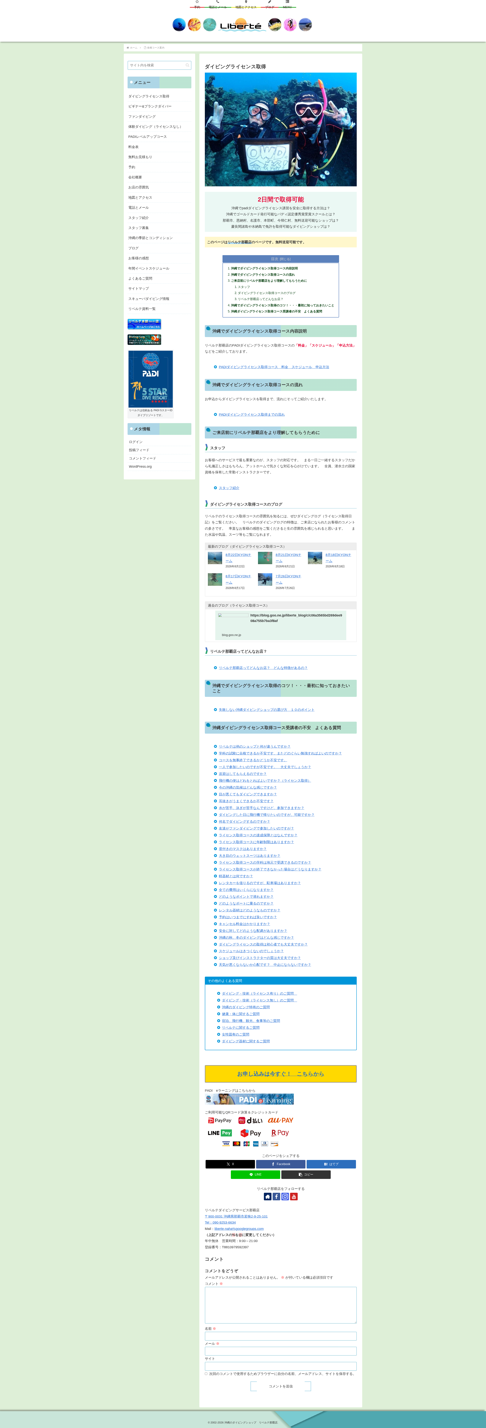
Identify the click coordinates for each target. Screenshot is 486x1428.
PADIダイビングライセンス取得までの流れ (252, 414)
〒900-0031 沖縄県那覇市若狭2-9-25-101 (236, 1216)
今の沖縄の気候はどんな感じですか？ (248, 787)
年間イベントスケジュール (148, 268)
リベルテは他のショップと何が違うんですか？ (255, 746)
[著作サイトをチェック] (267, 1196)
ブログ (133, 248)
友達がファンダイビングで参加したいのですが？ (256, 828)
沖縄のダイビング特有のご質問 (246, 1007)
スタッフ (244, 287)
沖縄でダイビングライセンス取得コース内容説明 (264, 268)
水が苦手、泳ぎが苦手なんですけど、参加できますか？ (261, 808)
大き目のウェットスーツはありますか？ (249, 856)
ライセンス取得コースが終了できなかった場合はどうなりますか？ (270, 869)
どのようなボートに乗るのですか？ (246, 903)
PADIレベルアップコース (147, 137)
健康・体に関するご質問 (241, 1014)
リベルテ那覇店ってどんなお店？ (260, 299)
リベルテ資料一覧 (142, 309)
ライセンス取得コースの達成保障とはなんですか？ (258, 835)
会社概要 (135, 177)
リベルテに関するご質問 (241, 1028)
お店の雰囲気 (138, 187)
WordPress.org (140, 466)
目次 (274, 259)
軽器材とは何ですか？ (236, 876)
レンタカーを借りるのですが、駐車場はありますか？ (260, 883)
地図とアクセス (140, 197)
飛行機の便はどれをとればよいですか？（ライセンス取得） (265, 781)
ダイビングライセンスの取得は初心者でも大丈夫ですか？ (263, 944)
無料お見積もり (140, 157)
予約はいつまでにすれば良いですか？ (248, 917)
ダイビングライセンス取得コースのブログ (267, 293)
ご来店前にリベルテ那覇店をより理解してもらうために (269, 280)
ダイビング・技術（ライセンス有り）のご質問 (259, 993)
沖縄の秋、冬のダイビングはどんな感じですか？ (256, 937)
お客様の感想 (138, 258)
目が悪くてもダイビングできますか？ (248, 794)
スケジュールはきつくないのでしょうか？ (251, 951)
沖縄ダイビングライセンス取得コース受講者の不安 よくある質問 (276, 311)
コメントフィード (142, 458)
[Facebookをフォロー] (276, 1196)
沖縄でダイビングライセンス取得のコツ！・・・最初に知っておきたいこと (282, 305)
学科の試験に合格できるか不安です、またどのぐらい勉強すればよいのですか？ (280, 753)
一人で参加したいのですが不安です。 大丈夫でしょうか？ (265, 767)
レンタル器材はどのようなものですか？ (249, 910)
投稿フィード (139, 450)
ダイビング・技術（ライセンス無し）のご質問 (259, 1000)
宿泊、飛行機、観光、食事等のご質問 (251, 1021)
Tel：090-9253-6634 (220, 1222)
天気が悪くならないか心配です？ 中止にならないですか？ (265, 965)
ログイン (136, 442)
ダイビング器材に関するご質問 (246, 1041)
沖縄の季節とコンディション (150, 238)
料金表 (133, 147)
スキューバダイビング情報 (148, 299)
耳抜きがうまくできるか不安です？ (246, 801)
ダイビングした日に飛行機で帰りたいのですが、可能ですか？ (267, 815)
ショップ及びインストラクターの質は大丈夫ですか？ (260, 958)
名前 (210, 1329)
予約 (131, 167)
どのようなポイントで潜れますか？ (246, 897)
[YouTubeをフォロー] (294, 1196)
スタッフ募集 (138, 228)
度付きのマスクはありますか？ (243, 849)
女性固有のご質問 (235, 1034)
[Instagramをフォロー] (285, 1196)
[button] (306, 1174)
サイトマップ (138, 288)
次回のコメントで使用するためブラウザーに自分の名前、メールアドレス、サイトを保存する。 (282, 1374)
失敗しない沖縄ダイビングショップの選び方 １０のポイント (267, 710)
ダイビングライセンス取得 (148, 96)
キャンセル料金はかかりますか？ (244, 924)
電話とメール (138, 207)
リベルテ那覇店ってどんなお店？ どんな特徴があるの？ (263, 668)
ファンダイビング (142, 116)
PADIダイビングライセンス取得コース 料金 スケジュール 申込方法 (274, 367)
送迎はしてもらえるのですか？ (243, 774)
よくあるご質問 (140, 278)
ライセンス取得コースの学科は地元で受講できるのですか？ (265, 862)
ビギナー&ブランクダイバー (150, 106)
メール (212, 1344)
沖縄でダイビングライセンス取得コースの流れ (263, 274)
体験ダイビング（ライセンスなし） (155, 127)
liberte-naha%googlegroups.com (239, 1229)
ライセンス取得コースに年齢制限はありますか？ (256, 842)
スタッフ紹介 (229, 488)
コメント (214, 1284)
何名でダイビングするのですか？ (244, 821)
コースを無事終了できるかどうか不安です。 (253, 760)
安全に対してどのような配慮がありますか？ (253, 931)
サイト (210, 1359)
